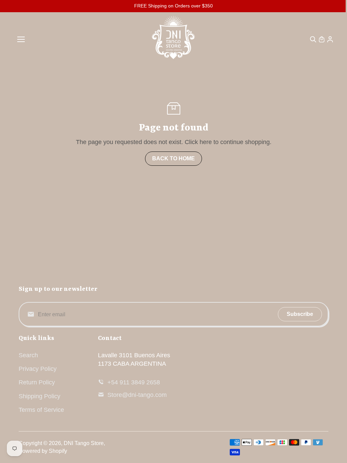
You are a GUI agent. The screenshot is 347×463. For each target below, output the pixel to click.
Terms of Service (41, 409)
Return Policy (37, 382)
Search (28, 355)
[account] (330, 39)
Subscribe (300, 314)
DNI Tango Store (84, 443)
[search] (313, 39)
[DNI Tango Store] (173, 39)
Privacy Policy (38, 368)
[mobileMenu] (21, 39)
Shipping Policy (39, 396)
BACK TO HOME (173, 158)
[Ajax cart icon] (321, 39)
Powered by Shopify (43, 451)
